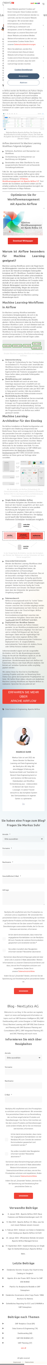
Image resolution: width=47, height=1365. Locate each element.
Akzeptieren (23, 76)
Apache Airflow (34, 709)
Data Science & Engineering (16, 709)
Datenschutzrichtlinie (26, 971)
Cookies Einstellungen (24, 70)
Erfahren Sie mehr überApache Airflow (23, 696)
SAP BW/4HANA (25, 1338)
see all (23, 1348)
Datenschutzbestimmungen (25, 44)
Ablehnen (23, 83)
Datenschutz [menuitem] (29, 1362)
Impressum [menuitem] (17, 1362)
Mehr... (23, 1254)
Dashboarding (25, 1333)
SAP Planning (25, 1343)
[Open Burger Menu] (43, 4)
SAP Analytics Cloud (25, 1324)
